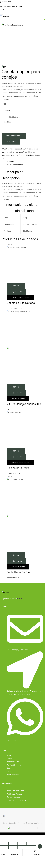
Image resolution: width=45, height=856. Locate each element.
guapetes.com (5, 1)
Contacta (37, 854)
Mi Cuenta (14, 854)
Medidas (7, 122)
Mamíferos (23, 152)
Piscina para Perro (18, 468)
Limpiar (7, 110)
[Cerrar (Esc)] (31, 844)
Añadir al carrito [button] (18, 398)
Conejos (22, 155)
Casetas (14, 152)
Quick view (17, 292)
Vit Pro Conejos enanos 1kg (24, 404)
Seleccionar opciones (20, 297)
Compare (11, 142)
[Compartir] (22, 844)
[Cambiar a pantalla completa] (13, 844)
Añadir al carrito (13, 136)
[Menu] (22, 14)
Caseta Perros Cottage (21, 303)
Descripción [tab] (14, 172)
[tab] (25, 161)
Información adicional (15, 164)
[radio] (25, 117)
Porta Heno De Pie (18, 572)
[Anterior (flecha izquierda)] (4, 848)
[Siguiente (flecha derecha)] (13, 848)
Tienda (3, 854)
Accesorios (6, 152)
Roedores (30, 155)
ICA (3, 158)
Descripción (11, 161)
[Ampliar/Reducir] (4, 844)
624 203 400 (17, 6)
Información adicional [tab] (21, 204)
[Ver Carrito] (1, 19)
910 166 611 (5, 6)
